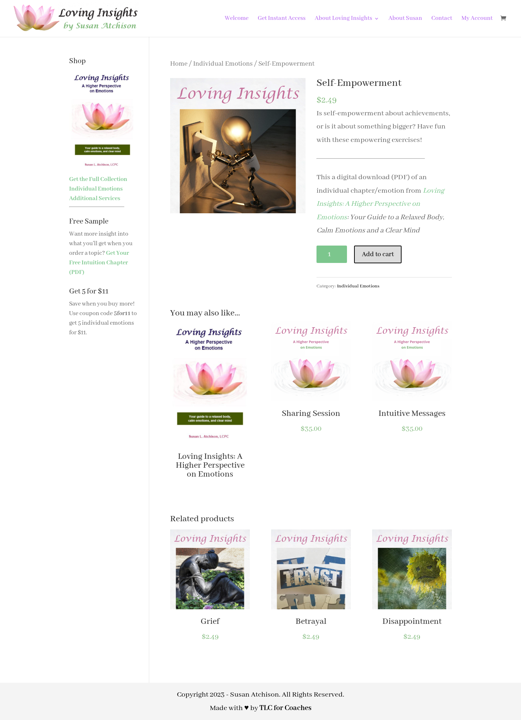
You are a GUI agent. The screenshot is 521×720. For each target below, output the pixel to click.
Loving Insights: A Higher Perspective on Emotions (380, 204)
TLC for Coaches (285, 708)
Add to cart (378, 254)
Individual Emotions (223, 64)
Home (178, 64)
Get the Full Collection (98, 179)
